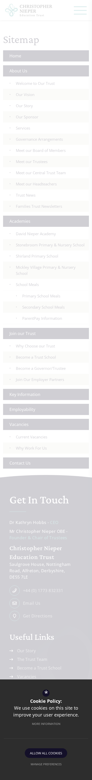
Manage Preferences (46, 764)
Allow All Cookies (46, 753)
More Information (46, 724)
